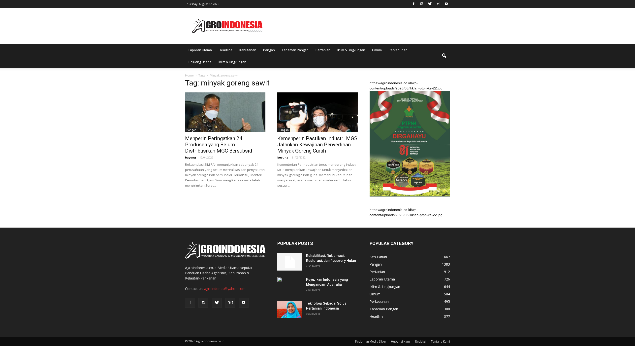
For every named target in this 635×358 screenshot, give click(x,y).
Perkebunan (398, 50)
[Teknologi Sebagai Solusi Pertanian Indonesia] (289, 309)
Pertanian (323, 50)
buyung (190, 157)
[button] (444, 56)
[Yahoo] (438, 3)
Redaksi (420, 341)
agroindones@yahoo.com (225, 288)
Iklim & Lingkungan (351, 50)
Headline (225, 50)
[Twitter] (430, 3)
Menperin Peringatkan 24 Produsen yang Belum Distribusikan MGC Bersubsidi (219, 144)
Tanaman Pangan (295, 50)
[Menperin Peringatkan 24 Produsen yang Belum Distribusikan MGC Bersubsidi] (225, 112)
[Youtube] (446, 3)
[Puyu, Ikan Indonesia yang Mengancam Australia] (289, 285)
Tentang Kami (440, 341)
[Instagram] (421, 3)
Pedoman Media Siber (370, 341)
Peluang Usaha (200, 62)
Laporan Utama (200, 50)
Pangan (269, 50)
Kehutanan (247, 50)
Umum (377, 50)
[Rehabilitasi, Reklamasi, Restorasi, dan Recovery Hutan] (289, 262)
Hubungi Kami (401, 341)
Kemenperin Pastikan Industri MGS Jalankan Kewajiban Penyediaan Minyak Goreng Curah (317, 144)
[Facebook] (413, 3)
